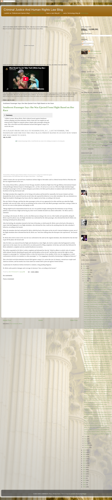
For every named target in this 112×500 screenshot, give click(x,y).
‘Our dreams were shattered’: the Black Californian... (97, 300)
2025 (84, 268)
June (85, 436)
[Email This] (31, 272)
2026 (84, 266)
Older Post (73, 320)
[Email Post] (28, 271)
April (85, 441)
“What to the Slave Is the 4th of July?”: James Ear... (97, 418)
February (86, 445)
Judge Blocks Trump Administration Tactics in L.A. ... (97, 378)
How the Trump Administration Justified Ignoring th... (97, 421)
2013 (84, 474)
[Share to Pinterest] (38, 272)
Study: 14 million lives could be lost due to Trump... (97, 427)
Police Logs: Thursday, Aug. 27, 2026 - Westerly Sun (94, 77)
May (85, 438)
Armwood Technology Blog (88, 63)
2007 (84, 482)
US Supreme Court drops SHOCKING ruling (95, 404)
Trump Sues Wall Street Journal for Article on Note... (97, 342)
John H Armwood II (95, 51)
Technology (84, 13)
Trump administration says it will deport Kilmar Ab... (97, 361)
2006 (84, 484)
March (86, 443)
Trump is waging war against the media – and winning (98, 406)
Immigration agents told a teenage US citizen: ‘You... (97, 313)
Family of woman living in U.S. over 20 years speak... (97, 336)
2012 (84, 476)
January (86, 447)
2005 (84, 487)
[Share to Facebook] (36, 272)
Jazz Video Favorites (86, 67)
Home (40, 320)
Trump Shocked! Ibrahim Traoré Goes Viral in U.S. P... (98, 412)
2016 (84, 467)
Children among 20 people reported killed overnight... (98, 389)
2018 (84, 463)
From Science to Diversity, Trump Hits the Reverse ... (97, 369)
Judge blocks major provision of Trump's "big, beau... (97, 385)
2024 (84, 450)
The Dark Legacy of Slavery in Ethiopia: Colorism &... (97, 291)
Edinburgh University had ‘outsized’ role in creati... (97, 306)
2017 (84, 465)
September (87, 276)
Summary (9, 115)
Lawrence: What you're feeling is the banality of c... (97, 429)
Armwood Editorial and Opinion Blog (90, 61)
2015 (84, 469)
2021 (84, 456)
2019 (84, 461)
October (86, 274)
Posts (84, 41)
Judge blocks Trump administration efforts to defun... (97, 295)
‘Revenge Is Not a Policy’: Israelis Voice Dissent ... (97, 302)
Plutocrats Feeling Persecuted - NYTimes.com (93, 228)
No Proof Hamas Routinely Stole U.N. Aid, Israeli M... (97, 311)
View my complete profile (95, 53)
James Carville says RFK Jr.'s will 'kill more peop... (97, 367)
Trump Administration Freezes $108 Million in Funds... (98, 287)
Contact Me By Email (59, 21)
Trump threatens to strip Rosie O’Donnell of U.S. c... (97, 372)
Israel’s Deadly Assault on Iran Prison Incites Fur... (97, 402)
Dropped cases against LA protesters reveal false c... (97, 298)
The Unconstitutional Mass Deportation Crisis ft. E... (97, 425)
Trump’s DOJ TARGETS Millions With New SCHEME (97, 431)
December (87, 270)
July (85, 281)
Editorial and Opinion (37, 13)
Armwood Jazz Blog (86, 65)
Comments (86, 44)
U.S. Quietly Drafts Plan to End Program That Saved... (98, 319)
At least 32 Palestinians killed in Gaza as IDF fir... (96, 340)
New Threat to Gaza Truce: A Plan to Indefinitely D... (97, 363)
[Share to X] (35, 272)
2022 (84, 454)
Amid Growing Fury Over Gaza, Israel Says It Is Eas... (98, 308)
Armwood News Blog (86, 59)
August (86, 278)
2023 (84, 452)
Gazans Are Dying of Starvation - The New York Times (98, 317)
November (87, 272)
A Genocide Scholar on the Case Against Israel (96, 324)
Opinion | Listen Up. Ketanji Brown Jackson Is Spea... (98, 347)
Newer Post (7, 320)
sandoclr (73, 493)
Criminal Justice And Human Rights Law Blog (33, 9)
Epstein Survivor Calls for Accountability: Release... (97, 338)
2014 (84, 471)
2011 (84, 478)
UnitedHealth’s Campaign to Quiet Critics (94, 376)
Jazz (61, 13)
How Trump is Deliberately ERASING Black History (97, 400)
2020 (84, 458)
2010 (84, 480)
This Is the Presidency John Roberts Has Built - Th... (97, 328)
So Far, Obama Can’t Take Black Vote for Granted (94, 199)
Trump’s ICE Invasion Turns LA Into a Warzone (96, 393)
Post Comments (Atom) (16, 323)
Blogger (84, 493)
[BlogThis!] (33, 272)
